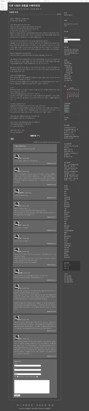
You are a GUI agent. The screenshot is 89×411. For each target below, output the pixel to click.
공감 (65, 49)
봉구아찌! (66, 238)
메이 (20, 225)
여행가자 (67, 74)
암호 (15, 368)
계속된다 (69, 69)
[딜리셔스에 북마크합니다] (39, 136)
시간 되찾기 (68, 80)
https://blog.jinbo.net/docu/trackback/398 (24, 149)
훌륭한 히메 (67, 149)
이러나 (66, 218)
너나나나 (66, 228)
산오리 (66, 242)
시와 (65, 208)
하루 (20, 158)
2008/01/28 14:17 (51, 217)
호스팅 (2, 7)
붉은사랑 (66, 202)
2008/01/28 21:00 (51, 230)
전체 (66, 62)
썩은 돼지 (66, 247)
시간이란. (66, 127)
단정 (20, 251)
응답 (28, 158)
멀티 (65, 234)
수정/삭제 (24, 158)
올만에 (66, 134)
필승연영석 (67, 257)
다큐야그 (69, 71)
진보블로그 (28, 408)
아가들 (68, 52)
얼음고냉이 (67, 212)
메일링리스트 (4, 9)
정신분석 (68, 49)
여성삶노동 (67, 216)
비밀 (15, 376)
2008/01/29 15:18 (51, 330)
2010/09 (66, 105)
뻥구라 (66, 240)
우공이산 (66, 249)
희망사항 (69, 67)
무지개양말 (75, 50)
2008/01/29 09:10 (51, 265)
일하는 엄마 (72, 52)
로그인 (81, 1)
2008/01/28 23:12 (51, 243)
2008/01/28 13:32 (51, 184)
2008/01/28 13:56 (51, 198)
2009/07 (66, 110)
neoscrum (66, 227)
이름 (15, 364)
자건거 (68, 50)
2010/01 (66, 107)
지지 (76, 52)
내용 (15, 379)
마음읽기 (67, 76)
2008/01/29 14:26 (51, 311)
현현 (65, 223)
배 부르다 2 (67, 156)
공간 (71, 49)
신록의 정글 (67, 245)
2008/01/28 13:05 (51, 163)
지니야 (66, 219)
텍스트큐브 (35, 408)
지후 (65, 221)
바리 (20, 319)
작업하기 (67, 65)
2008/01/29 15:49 (51, 356)
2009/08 (66, 108)
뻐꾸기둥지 (67, 204)
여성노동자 (72, 53)
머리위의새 (67, 197)
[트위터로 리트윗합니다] (35, 136)
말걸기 (66, 232)
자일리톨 (66, 251)
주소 (15, 372)
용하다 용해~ (67, 151)
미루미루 (45, 142)
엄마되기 (66, 214)
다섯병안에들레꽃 (68, 230)
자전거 (76, 53)
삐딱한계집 (67, 206)
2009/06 (66, 112)
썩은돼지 (21, 192)
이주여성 (69, 72)
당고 (65, 193)
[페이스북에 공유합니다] (37, 136)
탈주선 (66, 253)
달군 (65, 191)
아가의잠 (68, 53)
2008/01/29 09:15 (51, 280)
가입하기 (86, 1)
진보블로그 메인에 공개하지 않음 (27, 376)
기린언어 (74, 49)
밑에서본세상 (67, 236)
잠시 (65, 132)
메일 (2, 3)
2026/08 (71, 88)
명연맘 (21, 273)
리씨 (65, 195)
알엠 (65, 210)
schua (65, 119)
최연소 (71, 50)
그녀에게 (66, 189)
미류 (65, 200)
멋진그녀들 (67, 199)
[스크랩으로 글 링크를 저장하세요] (32, 136)
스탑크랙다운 (67, 244)
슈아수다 (68, 63)
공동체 (2, 4)
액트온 (2, 6)
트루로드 (66, 255)
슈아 (20, 171)
